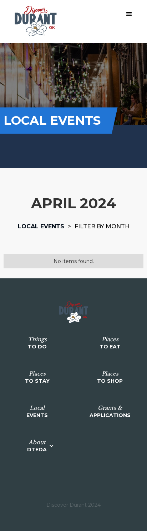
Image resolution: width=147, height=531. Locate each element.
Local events (41, 226)
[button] (129, 14)
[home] (34, 21)
